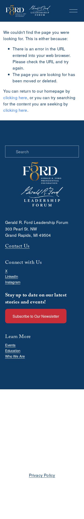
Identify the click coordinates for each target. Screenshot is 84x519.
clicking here (15, 97)
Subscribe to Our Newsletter (36, 316)
